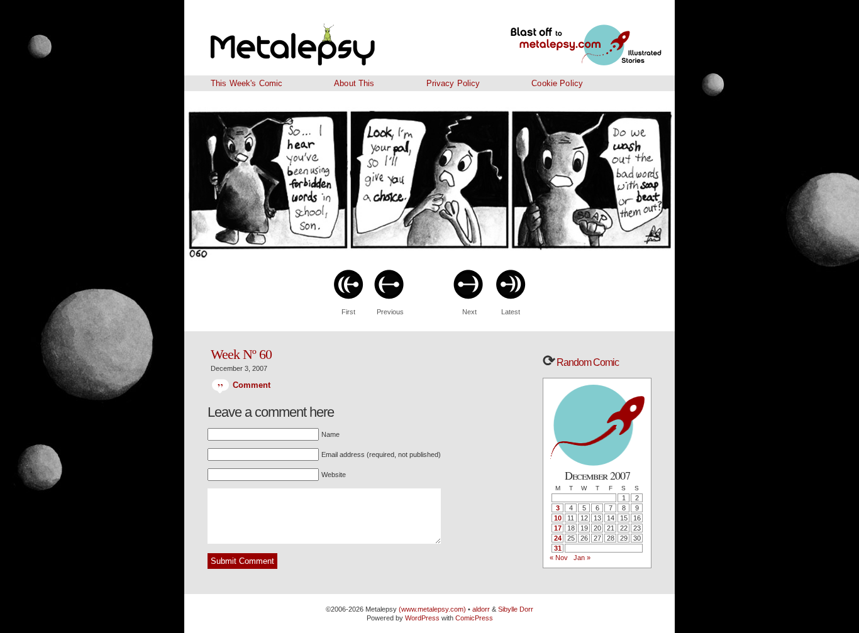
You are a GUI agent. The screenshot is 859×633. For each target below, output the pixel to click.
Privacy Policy (453, 83)
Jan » (582, 557)
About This (354, 83)
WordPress (422, 618)
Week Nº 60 (241, 354)
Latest (510, 312)
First (348, 312)
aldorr (482, 609)
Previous (390, 312)
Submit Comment (242, 561)
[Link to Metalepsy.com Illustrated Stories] (571, 37)
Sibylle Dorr (515, 609)
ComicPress (474, 618)
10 (558, 518)
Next (469, 312)
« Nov (559, 557)
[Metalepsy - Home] (325, 37)
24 (558, 538)
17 (558, 528)
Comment (250, 385)
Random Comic (587, 362)
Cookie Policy (557, 83)
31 (558, 548)
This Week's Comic (246, 83)
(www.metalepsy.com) (431, 609)
